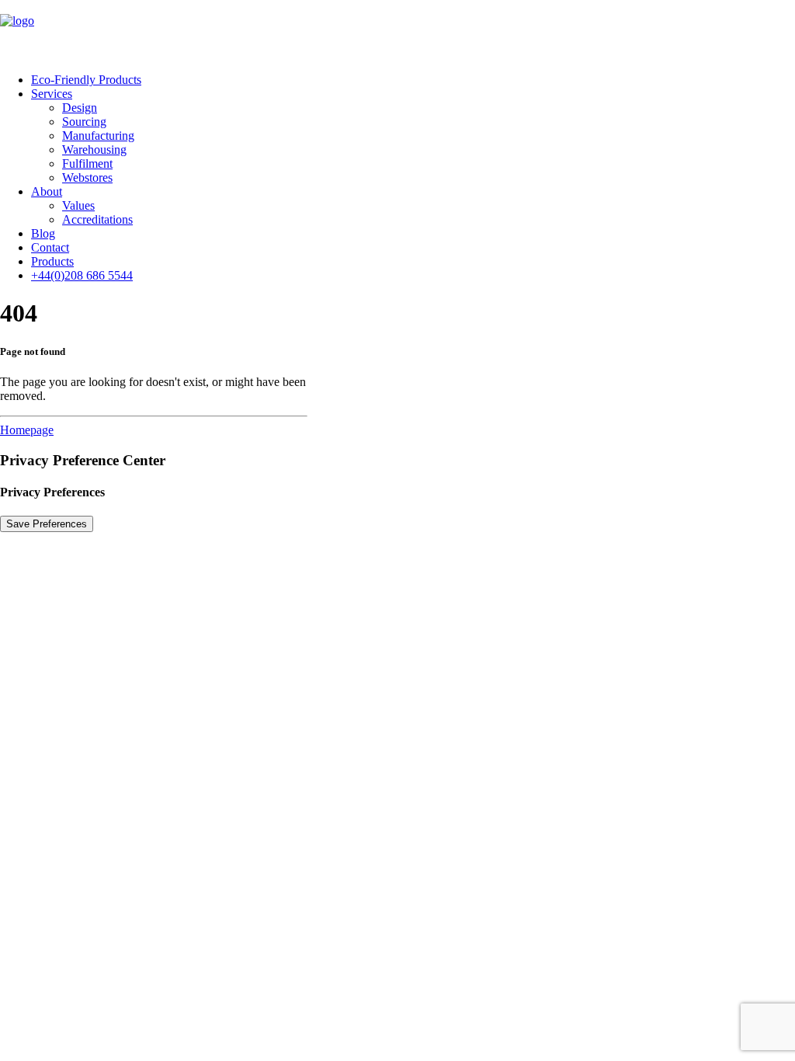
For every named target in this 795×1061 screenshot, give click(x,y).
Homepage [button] (27, 430)
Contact (50, 247)
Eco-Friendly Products (86, 79)
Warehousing (94, 149)
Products (52, 261)
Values (78, 205)
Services (51, 93)
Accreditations (97, 219)
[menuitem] (413, 80)
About (46, 191)
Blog (43, 233)
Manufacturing (98, 135)
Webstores (87, 177)
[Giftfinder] (397, 30)
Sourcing (84, 121)
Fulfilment (87, 163)
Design (79, 107)
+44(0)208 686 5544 (82, 275)
